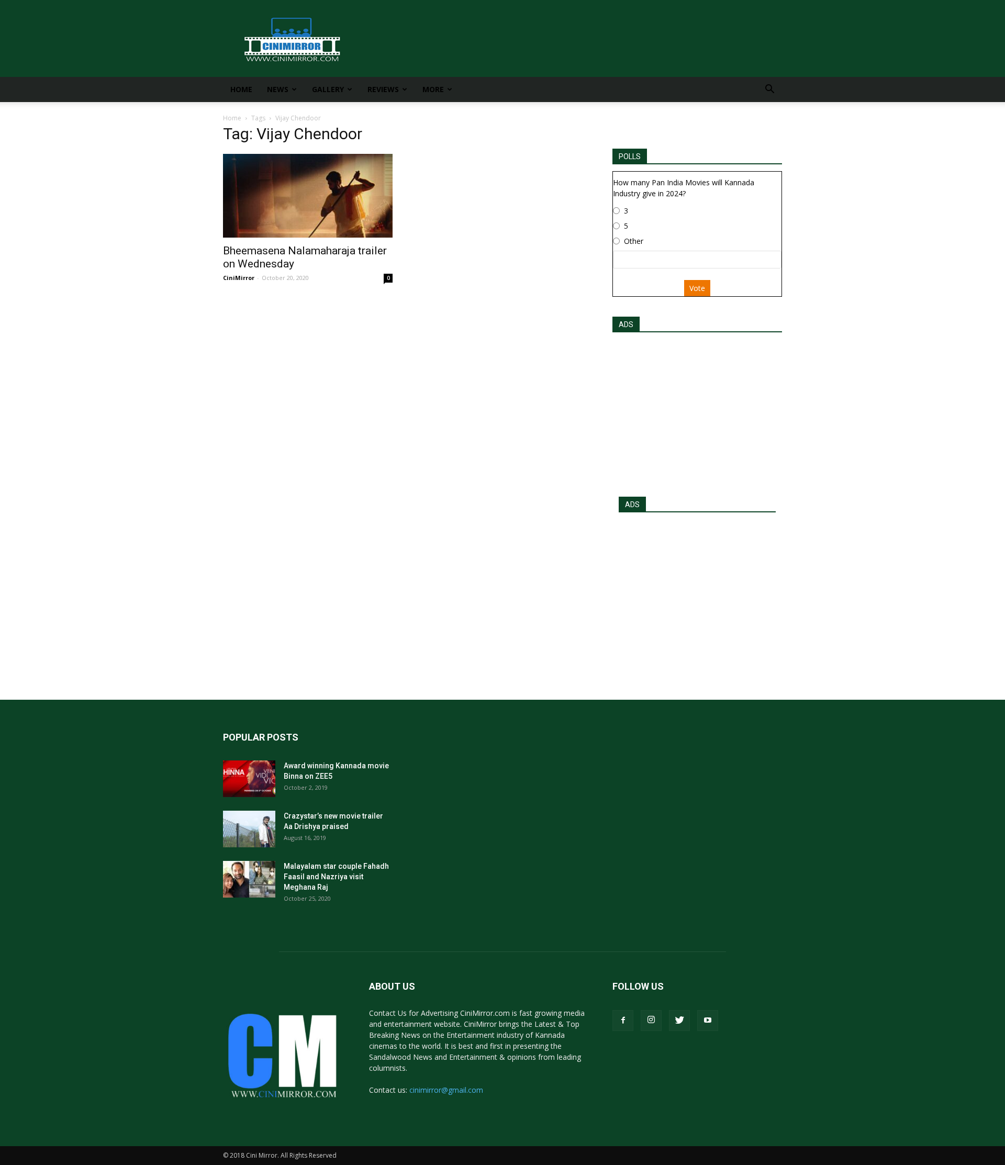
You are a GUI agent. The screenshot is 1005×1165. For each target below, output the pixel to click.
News (277, 89)
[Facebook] (622, 1020)
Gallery (328, 89)
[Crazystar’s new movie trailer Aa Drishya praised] (249, 829)
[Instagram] (651, 1020)
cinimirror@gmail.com (446, 1090)
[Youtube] (707, 1020)
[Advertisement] (697, 411)
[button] (769, 90)
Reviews (383, 89)
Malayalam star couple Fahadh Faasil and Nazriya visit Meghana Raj (336, 876)
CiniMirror (238, 278)
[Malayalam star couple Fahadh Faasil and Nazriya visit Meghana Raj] (249, 879)
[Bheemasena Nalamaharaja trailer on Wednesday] (308, 196)
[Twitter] (679, 1020)
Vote (697, 288)
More (433, 89)
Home (241, 89)
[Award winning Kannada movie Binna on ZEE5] (249, 778)
